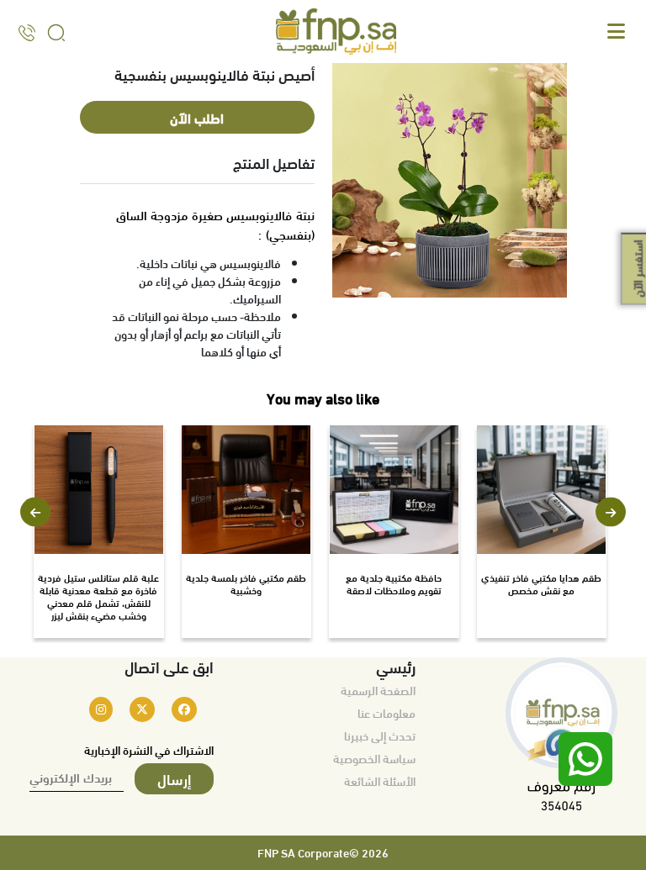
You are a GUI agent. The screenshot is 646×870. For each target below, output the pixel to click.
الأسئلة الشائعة (380, 781)
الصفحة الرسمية (378, 690)
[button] (35, 512)
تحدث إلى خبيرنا (380, 735)
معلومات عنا (386, 713)
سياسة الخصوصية (374, 758)
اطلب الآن (197, 117)
